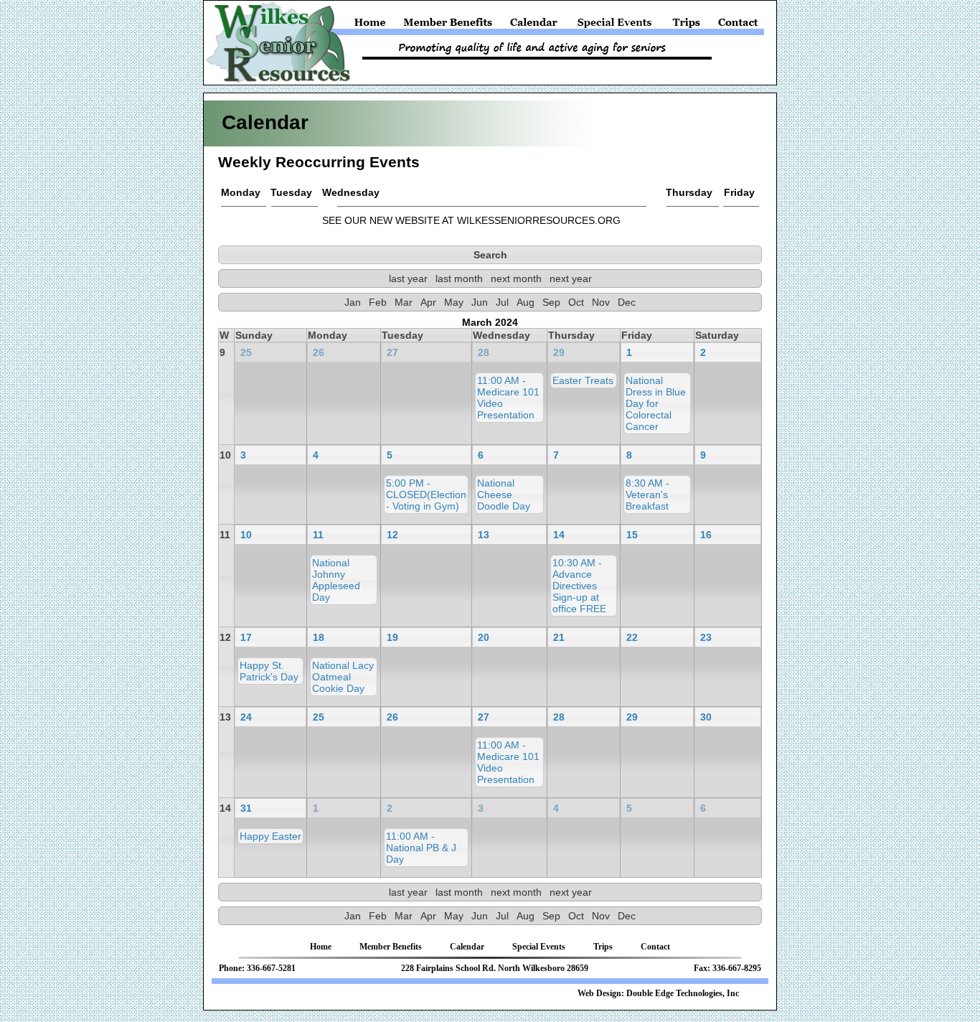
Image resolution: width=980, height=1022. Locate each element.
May (453, 302)
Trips (686, 25)
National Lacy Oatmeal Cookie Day (343, 677)
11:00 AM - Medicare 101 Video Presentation (508, 398)
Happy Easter (270, 836)
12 (392, 534)
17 (246, 637)
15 (632, 534)
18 (318, 637)
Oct (576, 302)
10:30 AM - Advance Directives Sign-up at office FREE (579, 585)
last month (459, 278)
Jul (502, 302)
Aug (525, 302)
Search (490, 255)
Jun (479, 302)
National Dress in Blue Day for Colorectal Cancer (656, 403)
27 (392, 352)
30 (706, 717)
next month (516, 278)
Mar (404, 302)
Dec (627, 302)
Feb (378, 302)
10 (246, 534)
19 (392, 637)
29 (559, 352)
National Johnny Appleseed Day (336, 580)
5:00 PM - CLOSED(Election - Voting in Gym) (426, 494)
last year (408, 278)
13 (483, 534)
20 (483, 637)
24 (246, 717)
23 (706, 637)
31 (246, 808)
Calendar (533, 25)
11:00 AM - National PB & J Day (421, 847)
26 (318, 352)
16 (706, 534)
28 (483, 352)
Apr (428, 302)
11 (318, 534)
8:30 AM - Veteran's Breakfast (647, 494)
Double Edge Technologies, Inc (682, 993)
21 (559, 637)
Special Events (615, 25)
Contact (736, 25)
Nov (601, 302)
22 (632, 637)
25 (246, 352)
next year (571, 278)
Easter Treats (582, 380)
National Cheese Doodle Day (503, 494)
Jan (352, 302)
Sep (551, 302)
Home (372, 25)
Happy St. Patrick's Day (269, 671)
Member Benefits (448, 25)
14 (559, 534)
